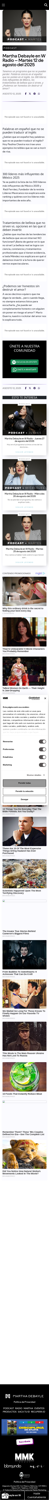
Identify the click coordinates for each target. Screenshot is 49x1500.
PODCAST (8, 1408)
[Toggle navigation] (3, 5)
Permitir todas (24, 783)
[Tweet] (30, 93)
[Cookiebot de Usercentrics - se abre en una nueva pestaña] (30, 698)
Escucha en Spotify (26, 362)
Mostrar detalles (34, 775)
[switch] (42, 749)
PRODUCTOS (10, 1411)
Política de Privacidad (24, 1481)
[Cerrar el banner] (45, 698)
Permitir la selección (24, 791)
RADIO (18, 1408)
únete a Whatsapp (26, 369)
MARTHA (28, 1408)
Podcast (10, 48)
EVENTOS (39, 1408)
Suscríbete (25, 1441)
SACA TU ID (24, 1411)
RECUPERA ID (38, 1411)
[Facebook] (25, 93)
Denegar (24, 799)
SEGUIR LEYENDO (24, 452)
